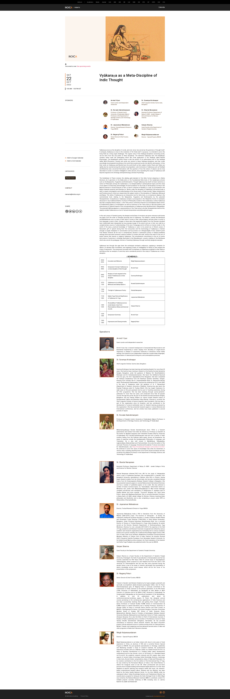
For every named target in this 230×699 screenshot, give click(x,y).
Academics (90, 2)
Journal (104, 2)
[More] (80, 211)
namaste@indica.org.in (72, 194)
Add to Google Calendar (75, 158)
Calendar (162, 7)
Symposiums (70, 178)
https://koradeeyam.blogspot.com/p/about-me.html (148, 447)
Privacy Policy (84, 696)
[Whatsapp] (77, 211)
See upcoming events (84, 66)
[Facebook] (66, 211)
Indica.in (79, 2)
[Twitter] (70, 211)
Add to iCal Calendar (74, 161)
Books (97, 2)
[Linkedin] (73, 211)
